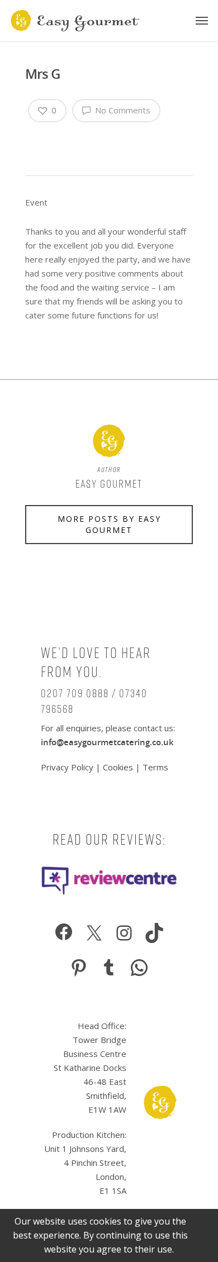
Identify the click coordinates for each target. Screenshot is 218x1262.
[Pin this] (80, 139)
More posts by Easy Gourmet (109, 524)
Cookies (118, 767)
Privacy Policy (68, 767)
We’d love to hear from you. (96, 662)
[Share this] (34, 139)
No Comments (121, 110)
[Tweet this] (45, 139)
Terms (155, 767)
